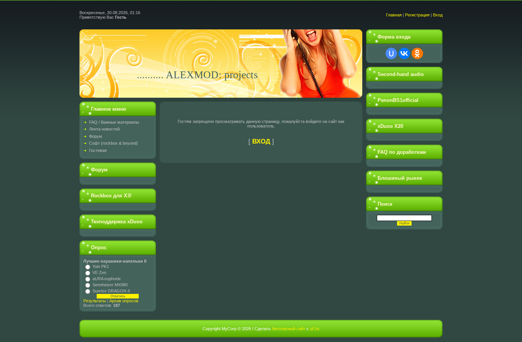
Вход (438, 15)
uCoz (315, 328)
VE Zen (99, 272)
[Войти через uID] (391, 53)
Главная (394, 15)
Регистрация (417, 15)
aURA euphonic (106, 278)
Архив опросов (123, 300)
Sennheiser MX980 (110, 284)
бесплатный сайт (288, 328)
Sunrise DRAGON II (111, 291)
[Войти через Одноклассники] (417, 53)
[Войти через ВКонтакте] (404, 53)
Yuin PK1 (100, 266)
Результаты (94, 300)
